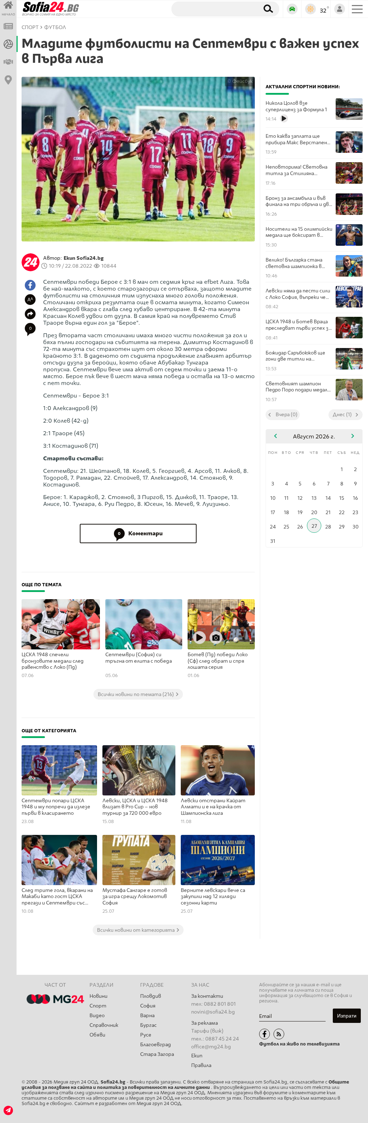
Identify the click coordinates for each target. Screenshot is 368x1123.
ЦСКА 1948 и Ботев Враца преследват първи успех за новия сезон (298, 325)
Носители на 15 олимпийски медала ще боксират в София (299, 232)
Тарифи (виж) (207, 1031)
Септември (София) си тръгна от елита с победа (138, 658)
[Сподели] (30, 314)
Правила (201, 1065)
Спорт (97, 1006)
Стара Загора (157, 1054)
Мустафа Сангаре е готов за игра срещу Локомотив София (134, 896)
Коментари (140, 533)
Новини (98, 996)
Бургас (148, 1025)
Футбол (55, 27)
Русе (145, 1035)
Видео (97, 1015)
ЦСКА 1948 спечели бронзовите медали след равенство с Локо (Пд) (53, 661)
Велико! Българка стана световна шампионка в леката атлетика (294, 263)
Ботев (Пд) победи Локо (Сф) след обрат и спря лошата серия (218, 661)
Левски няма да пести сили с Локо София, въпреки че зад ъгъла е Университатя (298, 294)
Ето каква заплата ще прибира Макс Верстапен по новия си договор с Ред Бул (296, 139)
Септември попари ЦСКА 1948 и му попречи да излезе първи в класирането (56, 807)
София (148, 1006)
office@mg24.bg (211, 1047)
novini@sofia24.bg (213, 1012)
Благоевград (155, 1045)
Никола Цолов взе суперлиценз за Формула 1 (296, 106)
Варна (147, 1015)
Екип (196, 1056)
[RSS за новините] (278, 1034)
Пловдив (150, 996)
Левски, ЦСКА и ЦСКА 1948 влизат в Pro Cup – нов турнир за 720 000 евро (135, 807)
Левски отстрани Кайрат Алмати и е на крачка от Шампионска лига (213, 807)
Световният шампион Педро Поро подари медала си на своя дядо (298, 387)
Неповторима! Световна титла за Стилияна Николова (296, 170)
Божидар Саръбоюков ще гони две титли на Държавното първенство (297, 356)
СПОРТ (30, 27)
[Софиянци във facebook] (264, 1034)
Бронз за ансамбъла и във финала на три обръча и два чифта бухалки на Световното (298, 201)
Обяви (97, 1035)
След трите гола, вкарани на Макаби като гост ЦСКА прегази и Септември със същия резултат (57, 897)
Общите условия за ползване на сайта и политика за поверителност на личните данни (185, 1084)
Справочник (103, 1025)
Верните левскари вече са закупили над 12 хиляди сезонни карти (213, 896)
